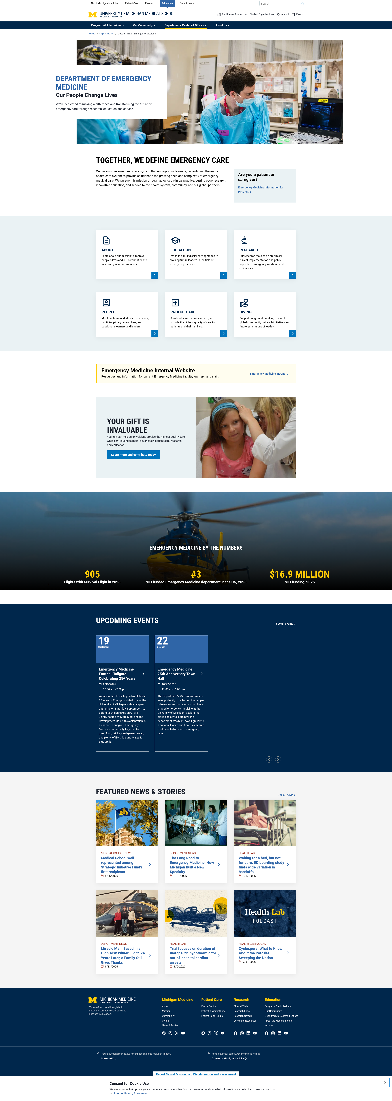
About (165, 1006)
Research (150, 3)
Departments (187, 3)
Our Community (273, 1011)
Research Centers (243, 1016)
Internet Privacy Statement (130, 1093)
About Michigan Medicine (104, 3)
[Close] (385, 1082)
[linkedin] (248, 1033)
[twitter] (177, 1033)
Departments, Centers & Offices (281, 1016)
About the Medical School (278, 1020)
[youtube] (183, 1033)
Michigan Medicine (177, 1000)
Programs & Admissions (278, 1006)
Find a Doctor (208, 1006)
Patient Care (131, 3)
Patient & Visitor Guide (213, 1011)
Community (168, 1016)
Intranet (269, 1025)
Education (167, 3)
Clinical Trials (241, 1006)
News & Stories (170, 1025)
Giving (165, 1020)
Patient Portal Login (212, 1016)
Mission (166, 1011)
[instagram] (170, 1033)
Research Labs (242, 1011)
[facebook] (164, 1033)
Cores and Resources (245, 1020)
